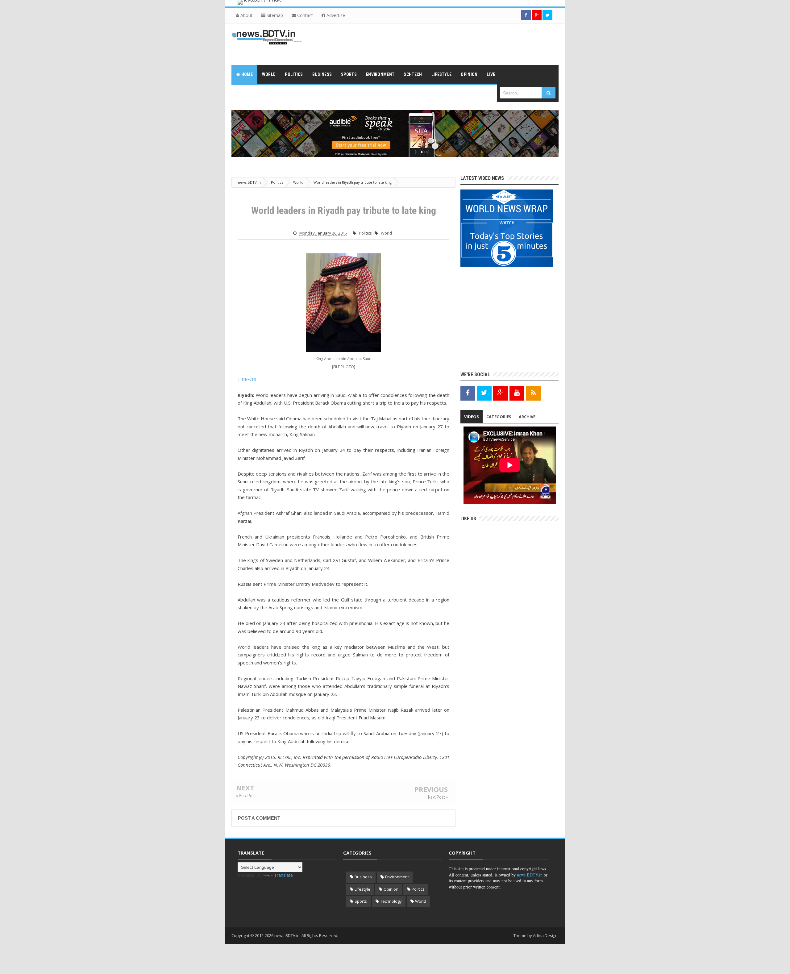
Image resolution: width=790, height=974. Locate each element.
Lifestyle (362, 889)
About (245, 15)
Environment (397, 877)
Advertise (335, 15)
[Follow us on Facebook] (526, 15)
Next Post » (438, 797)
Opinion (391, 889)
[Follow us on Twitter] (547, 15)
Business (363, 877)
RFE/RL (249, 379)
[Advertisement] (446, 43)
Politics (365, 233)
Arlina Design (545, 935)
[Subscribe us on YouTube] (516, 393)
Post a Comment (259, 818)
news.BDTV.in (530, 875)
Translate (283, 875)
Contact (304, 15)
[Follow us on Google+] (537, 15)
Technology (391, 901)
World (386, 233)
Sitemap (274, 15)
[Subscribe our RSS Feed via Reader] (533, 393)
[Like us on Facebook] (467, 393)
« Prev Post (246, 795)
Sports (361, 901)
